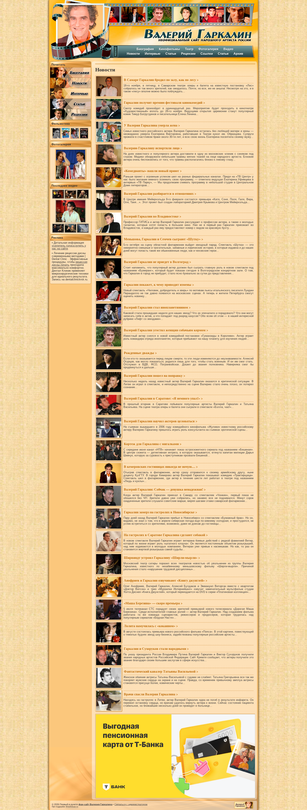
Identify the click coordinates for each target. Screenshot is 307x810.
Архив (238, 53)
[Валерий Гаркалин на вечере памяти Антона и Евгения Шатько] (70, 194)
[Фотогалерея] (70, 178)
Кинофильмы (169, 49)
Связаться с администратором (130, 804)
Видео (228, 49)
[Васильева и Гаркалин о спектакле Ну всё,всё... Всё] (70, 228)
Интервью (152, 53)
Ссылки (206, 53)
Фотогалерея (208, 49)
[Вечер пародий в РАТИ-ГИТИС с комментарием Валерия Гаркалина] (58, 228)
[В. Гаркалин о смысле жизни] (70, 222)
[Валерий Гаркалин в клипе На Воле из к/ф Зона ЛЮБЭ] (83, 228)
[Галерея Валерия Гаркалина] (185, 13)
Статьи (170, 53)
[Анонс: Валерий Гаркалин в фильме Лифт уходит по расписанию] (83, 194)
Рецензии (188, 53)
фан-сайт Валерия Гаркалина (95, 804)
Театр (189, 49)
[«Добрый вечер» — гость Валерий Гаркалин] (58, 194)
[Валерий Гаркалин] (80, 30)
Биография (145, 49)
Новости (133, 53)
